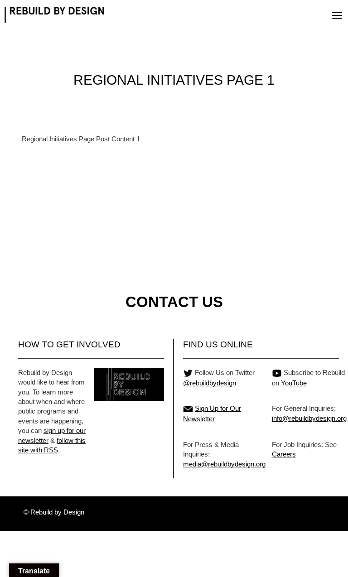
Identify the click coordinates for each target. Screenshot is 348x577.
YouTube (294, 383)
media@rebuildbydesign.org (224, 464)
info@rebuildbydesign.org (309, 418)
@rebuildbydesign (209, 383)
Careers (284, 454)
